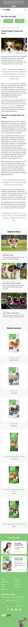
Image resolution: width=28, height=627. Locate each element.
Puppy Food (17, 581)
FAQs (2, 587)
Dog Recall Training (8, 255)
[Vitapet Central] (5, 10)
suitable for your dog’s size (8, 105)
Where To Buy (4, 581)
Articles (3, 579)
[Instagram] (12, 609)
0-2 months (20, 20)
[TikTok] (20, 609)
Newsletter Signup (11, 600)
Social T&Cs (4, 589)
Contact (3, 584)
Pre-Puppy (8, 20)
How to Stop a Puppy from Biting (11, 283)
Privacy (12, 606)
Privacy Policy (14, 3)
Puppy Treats (17, 587)
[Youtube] (16, 609)
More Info (17, 569)
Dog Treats (17, 584)
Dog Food (16, 579)
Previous (2, 21)
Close (13, 6)
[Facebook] (8, 609)
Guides (3, 27)
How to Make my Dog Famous (11, 313)
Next (26, 21)
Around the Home (9, 27)
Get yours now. (18, 551)
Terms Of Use (19, 606)
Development (6, 281)
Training (17, 27)
